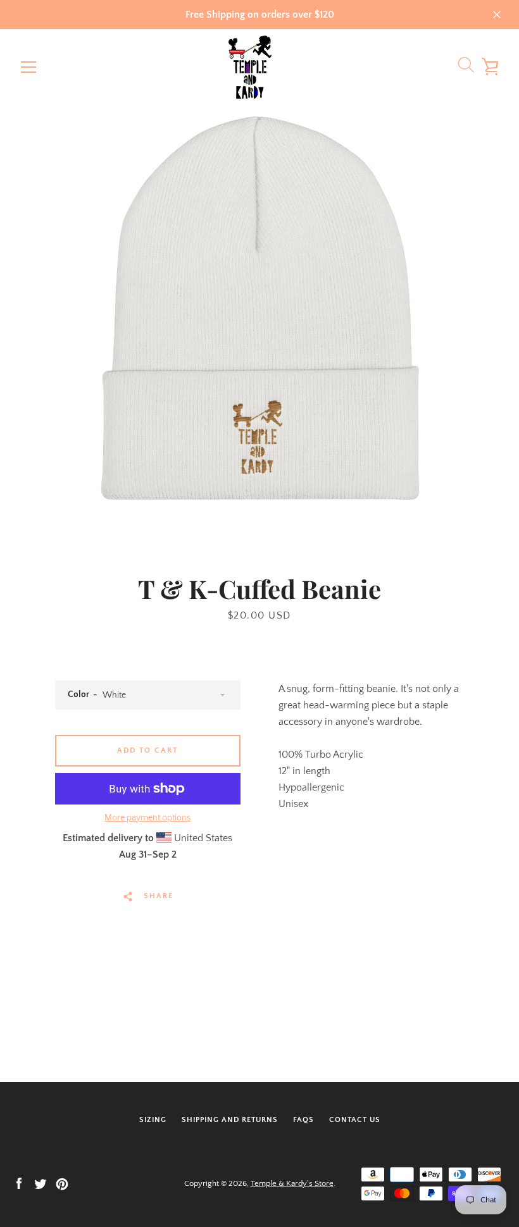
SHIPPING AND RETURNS (230, 1120)
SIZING (152, 1120)
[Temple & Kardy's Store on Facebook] (19, 1182)
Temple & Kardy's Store (292, 1183)
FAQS (303, 1120)
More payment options (147, 818)
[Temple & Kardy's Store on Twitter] (40, 1182)
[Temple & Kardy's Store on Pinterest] (62, 1182)
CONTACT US (354, 1120)
